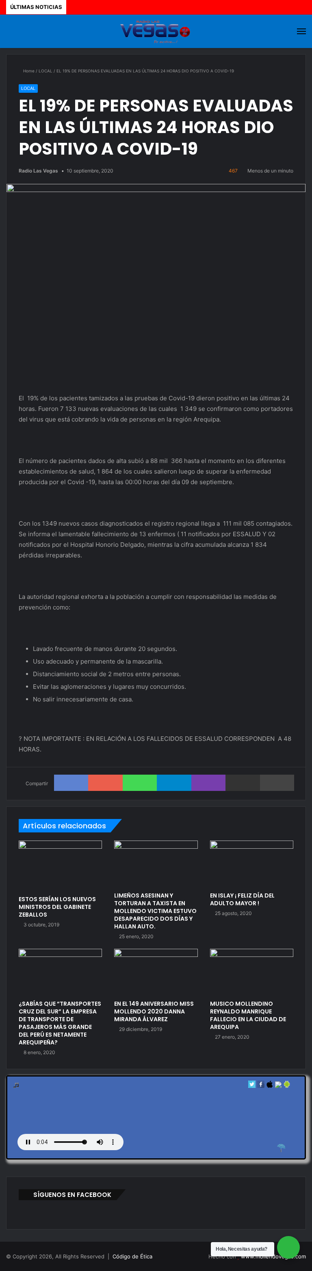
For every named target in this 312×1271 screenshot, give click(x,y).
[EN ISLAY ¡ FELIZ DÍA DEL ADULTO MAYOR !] (251, 864)
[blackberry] (278, 1086)
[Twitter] (252, 1086)
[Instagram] (199, 1257)
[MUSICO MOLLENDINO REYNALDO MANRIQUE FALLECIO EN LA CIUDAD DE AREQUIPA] (251, 972)
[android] (286, 1086)
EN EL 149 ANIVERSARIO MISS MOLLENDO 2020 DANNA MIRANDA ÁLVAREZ (154, 1011)
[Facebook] (260, 1086)
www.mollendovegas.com (273, 1256)
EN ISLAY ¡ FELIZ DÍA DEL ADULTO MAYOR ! (242, 899)
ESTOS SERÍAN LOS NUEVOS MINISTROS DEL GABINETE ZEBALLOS (57, 907)
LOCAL (45, 70)
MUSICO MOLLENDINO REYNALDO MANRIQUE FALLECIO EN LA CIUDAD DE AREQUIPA (248, 1015)
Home (28, 70)
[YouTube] (190, 1257)
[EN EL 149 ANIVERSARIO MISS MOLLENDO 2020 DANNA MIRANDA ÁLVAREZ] (155, 972)
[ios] (269, 1086)
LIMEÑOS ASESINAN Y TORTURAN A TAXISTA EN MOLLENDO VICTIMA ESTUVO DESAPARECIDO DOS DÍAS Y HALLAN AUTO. (155, 910)
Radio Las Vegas (38, 171)
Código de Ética (132, 1256)
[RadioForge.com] (281, 1148)
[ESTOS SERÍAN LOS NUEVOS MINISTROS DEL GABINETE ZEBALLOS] (60, 866)
